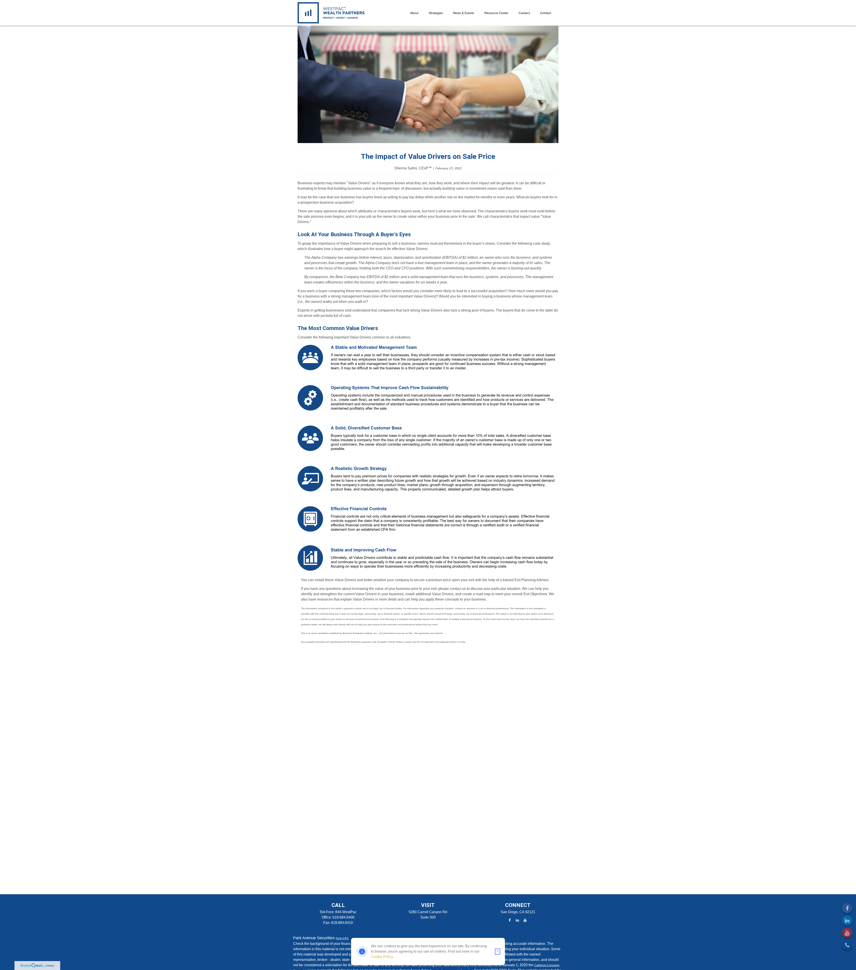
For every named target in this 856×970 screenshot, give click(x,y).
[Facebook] (847, 908)
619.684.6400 (343, 917)
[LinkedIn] (847, 920)
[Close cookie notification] (497, 951)
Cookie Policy (382, 957)
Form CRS (342, 938)
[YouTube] (847, 933)
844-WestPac (346, 912)
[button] (414, 13)
